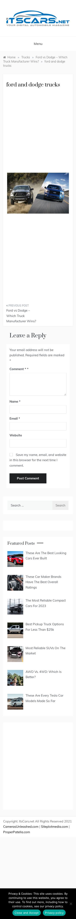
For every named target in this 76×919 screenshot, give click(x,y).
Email (15, 418)
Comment (18, 369)
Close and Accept (27, 912)
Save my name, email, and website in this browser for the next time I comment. (38, 460)
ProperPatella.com (16, 832)
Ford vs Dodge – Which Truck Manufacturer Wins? (21, 315)
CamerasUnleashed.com (20, 827)
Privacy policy (54, 912)
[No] (71, 904)
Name (15, 401)
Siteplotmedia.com (54, 827)
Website (16, 435)
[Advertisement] (38, 133)
